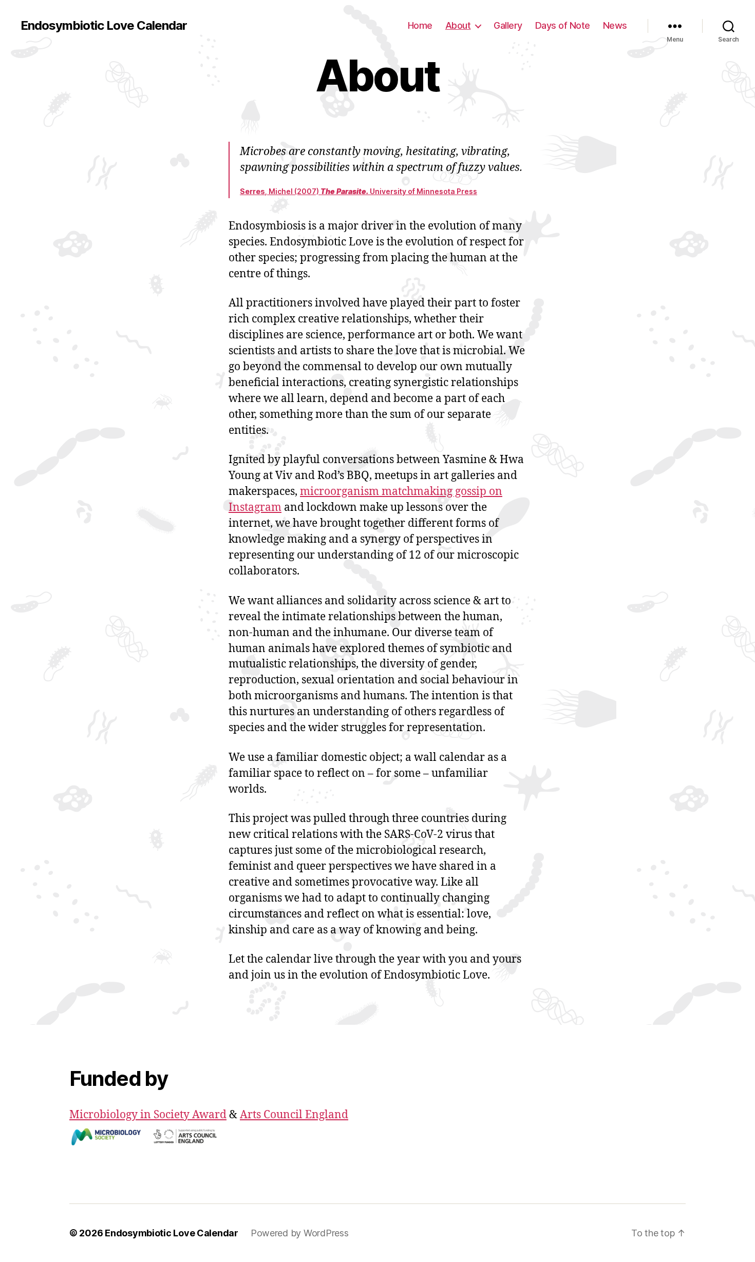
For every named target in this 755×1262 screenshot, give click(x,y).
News (615, 25)
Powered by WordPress (300, 1233)
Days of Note (562, 25)
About (458, 25)
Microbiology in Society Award (147, 1115)
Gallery (508, 25)
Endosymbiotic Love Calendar (104, 26)
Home (420, 25)
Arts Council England (294, 1115)
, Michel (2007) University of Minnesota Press (358, 191)
